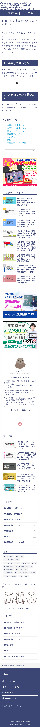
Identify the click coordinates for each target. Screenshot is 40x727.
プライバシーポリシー (13, 687)
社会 (7, 576)
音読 (27, 576)
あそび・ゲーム (9, 556)
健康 (34, 563)
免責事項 (28, 721)
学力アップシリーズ (15, 131)
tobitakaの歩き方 (11, 698)
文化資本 (11, 137)
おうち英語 (20, 556)
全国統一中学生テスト (16, 125)
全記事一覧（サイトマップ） (15, 692)
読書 (21, 576)
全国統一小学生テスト (16, 128)
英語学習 (14, 576)
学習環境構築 (9, 572)
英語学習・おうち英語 (16, 143)
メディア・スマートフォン (12, 563)
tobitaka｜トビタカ (20, 13)
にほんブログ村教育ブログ (20, 608)
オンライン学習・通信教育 (12, 559)
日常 (9, 140)
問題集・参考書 (9, 569)
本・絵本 (33, 572)
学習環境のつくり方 (15, 134)
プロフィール (10, 681)
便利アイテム (26, 563)
